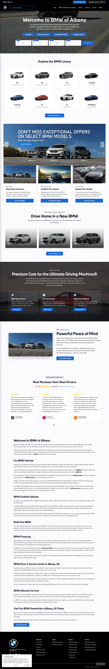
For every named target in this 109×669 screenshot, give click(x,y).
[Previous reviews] (8, 408)
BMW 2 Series (30, 477)
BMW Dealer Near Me (57, 644)
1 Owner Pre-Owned (40, 655)
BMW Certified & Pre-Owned (67, 7)
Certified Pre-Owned (40, 649)
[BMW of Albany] (5, 7)
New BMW (38, 647)
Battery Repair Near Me (90, 642)
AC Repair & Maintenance (90, 649)
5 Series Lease (72, 657)
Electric (80, 7)
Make (51, 40)
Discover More (80, 309)
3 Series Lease (72, 655)
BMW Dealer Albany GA (57, 642)
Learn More (16, 309)
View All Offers (53, 253)
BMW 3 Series (78, 475)
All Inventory (38, 642)
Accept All (27, 665)
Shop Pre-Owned (89, 201)
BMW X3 (79, 470)
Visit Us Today (22, 625)
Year (18, 40)
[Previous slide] (7, 144)
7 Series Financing (73, 652)
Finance (87, 7)
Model (68, 40)
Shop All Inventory (53, 115)
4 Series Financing (73, 647)
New (55, 7)
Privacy (87, 666)
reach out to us (75, 488)
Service (94, 7)
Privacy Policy (19, 662)
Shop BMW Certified (54, 201)
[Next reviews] (101, 408)
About (101, 7)
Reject (4, 665)
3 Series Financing (73, 644)
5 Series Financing (73, 649)
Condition (36, 40)
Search (88, 43)
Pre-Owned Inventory (40, 652)
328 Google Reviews (68, 386)
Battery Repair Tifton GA (90, 647)
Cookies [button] (96, 666)
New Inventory (39, 644)
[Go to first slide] (102, 144)
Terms (92, 666)
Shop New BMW (20, 201)
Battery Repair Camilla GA (90, 644)
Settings (16, 665)
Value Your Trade (47, 548)
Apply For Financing (73, 642)
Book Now (47, 309)
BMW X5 (78, 472)
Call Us (36, 454)
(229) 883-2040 (80, 2)
